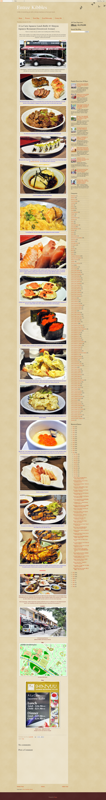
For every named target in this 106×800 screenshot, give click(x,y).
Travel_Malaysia (74, 323)
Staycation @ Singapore (76, 257)
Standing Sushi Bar (34, 161)
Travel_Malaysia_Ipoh (75, 332)
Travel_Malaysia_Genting (76, 330)
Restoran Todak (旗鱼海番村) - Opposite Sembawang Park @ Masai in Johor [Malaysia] (82, 118)
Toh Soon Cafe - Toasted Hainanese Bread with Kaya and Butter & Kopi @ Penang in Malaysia (82, 181)
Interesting (73, 226)
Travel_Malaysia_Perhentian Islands (78, 352)
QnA (72, 246)
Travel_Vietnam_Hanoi (75, 407)
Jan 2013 (76, 476)
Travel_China (74, 268)
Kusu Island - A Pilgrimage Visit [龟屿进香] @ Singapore (81, 566)
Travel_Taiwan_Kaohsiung (76, 374)
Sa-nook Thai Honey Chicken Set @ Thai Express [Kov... (80, 534)
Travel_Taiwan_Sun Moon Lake (77, 380)
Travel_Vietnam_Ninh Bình (76, 414)
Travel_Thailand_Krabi (75, 394)
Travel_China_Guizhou (75, 277)
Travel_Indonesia (74, 301)
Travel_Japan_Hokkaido (76, 314)
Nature (72, 234)
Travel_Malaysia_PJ (75, 354)
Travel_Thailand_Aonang (76, 391)
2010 (74, 576)
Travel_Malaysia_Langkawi (76, 343)
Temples (73, 261)
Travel (72, 265)
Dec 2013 (76, 454)
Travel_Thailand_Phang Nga (77, 396)
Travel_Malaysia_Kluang (76, 340)
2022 (74, 434)
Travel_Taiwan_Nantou (75, 378)
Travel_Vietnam (74, 400)
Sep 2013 (76, 460)
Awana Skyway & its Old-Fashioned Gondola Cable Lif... (80, 494)
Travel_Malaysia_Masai (76, 347)
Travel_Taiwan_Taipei (75, 385)
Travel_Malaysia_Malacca (76, 345)
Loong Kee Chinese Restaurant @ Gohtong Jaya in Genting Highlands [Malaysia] (83, 159)
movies (72, 232)
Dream (72, 204)
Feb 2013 (76, 474)
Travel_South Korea (75, 361)
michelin (72, 230)
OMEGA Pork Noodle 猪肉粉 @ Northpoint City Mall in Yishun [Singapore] (83, 95)
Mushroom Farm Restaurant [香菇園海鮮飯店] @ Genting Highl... (80, 506)
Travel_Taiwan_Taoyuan (76, 387)
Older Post (65, 786)
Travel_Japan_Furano (75, 312)
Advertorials (73, 195)
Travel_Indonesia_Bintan (76, 308)
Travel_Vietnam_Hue (75, 412)
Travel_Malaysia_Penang (76, 350)
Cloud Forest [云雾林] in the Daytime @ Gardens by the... (81, 497)
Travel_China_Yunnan (75, 294)
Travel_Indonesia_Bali (75, 303)
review (72, 252)
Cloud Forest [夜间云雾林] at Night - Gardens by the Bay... (80, 487)
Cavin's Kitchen (74, 201)
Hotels (72, 223)
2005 (74, 586)
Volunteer (73, 420)
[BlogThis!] (39, 737)
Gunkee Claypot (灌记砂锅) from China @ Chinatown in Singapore (82, 85)
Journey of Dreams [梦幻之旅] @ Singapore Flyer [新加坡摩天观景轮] (80, 550)
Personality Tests (74, 243)
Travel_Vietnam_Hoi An (76, 411)
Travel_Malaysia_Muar (75, 349)
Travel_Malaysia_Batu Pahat (77, 327)
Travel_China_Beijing (75, 270)
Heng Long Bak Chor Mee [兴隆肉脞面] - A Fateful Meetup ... (80, 553)
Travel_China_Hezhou (75, 281)
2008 (74, 580)
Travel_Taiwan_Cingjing (76, 370)
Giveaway (73, 219)
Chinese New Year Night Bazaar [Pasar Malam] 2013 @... (80, 478)
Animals (72, 197)
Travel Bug (36, 18)
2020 (74, 438)
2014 (74, 450)
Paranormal (73, 239)
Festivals (73, 208)
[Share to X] (40, 737)
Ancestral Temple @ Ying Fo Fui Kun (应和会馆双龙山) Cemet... (81, 557)
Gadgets (73, 214)
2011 (74, 574)
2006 (74, 584)
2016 (74, 446)
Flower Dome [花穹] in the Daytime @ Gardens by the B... (80, 512)
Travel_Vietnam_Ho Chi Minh (77, 409)
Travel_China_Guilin (75, 276)
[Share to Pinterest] (43, 737)
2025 (74, 428)
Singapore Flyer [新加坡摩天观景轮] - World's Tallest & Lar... (81, 537)
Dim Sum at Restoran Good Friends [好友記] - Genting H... (80, 491)
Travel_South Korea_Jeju (76, 363)
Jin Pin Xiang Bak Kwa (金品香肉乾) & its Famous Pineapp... (80, 500)
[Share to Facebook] (42, 737)
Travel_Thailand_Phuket (76, 398)
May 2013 (76, 468)
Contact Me (58, 18)
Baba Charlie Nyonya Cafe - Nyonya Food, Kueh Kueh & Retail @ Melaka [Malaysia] (83, 148)
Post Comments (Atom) (28, 789)
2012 (74, 572)
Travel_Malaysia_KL (75, 336)
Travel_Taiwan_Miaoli (75, 376)
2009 (74, 578)
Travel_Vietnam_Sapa (75, 416)
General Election (74, 217)
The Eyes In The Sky (75, 263)
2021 (74, 436)
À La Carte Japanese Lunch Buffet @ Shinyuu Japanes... (81, 543)
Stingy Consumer (74, 259)
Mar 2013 (76, 472)
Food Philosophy (47, 18)
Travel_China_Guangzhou (76, 274)
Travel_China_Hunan (75, 285)
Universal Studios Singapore (77, 418)
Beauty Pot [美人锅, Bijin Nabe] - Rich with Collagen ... (80, 521)
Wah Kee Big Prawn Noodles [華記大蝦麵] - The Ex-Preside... (81, 569)
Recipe (72, 250)
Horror (72, 221)
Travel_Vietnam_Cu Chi (76, 401)
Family (72, 206)
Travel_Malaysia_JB (75, 334)
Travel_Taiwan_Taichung (76, 381)
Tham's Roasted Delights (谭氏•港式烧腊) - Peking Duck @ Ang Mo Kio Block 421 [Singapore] (83, 106)
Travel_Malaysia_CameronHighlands (78, 329)
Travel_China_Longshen (76, 287)
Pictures (27, 18)
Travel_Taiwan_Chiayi (75, 369)
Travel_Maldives (74, 360)
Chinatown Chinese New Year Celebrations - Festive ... (79, 518)
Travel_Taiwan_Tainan (75, 383)
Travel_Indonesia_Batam (76, 307)
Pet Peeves (73, 245)
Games (72, 215)
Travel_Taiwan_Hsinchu (76, 372)
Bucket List (73, 199)
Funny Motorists (74, 212)
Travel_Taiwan (74, 367)
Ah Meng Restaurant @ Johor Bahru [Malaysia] (82, 128)
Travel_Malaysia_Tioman (76, 358)
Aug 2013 (76, 462)
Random (72, 248)
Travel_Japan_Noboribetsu (76, 318)
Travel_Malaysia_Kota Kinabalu (77, 341)
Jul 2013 (75, 464)
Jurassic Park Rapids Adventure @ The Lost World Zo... (80, 509)
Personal (73, 241)
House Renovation (75, 225)
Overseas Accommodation (76, 237)
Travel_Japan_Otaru (75, 319)
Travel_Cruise (74, 298)
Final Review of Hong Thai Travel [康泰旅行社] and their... (81, 546)
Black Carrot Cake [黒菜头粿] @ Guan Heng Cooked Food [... (80, 528)
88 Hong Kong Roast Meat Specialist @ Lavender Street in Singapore (82, 170)
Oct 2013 (76, 458)
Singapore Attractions (75, 256)
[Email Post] (35, 736)
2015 (74, 448)
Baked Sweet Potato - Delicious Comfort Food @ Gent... (80, 515)
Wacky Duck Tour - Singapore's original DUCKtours (79, 563)
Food (23, 738)
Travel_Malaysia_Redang (76, 356)
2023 (74, 432)
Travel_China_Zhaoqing (76, 296)
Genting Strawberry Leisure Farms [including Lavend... (80, 481)
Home (20, 18)
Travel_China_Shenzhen (76, 288)
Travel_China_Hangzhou (76, 279)
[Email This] (38, 737)
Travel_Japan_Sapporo (76, 321)
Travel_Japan (74, 310)
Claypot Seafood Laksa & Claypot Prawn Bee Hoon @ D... (80, 560)
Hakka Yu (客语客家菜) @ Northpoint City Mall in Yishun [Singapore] (82, 138)
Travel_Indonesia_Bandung (76, 305)
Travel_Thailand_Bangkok (76, 392)
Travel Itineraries (74, 267)
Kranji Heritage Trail (75, 228)
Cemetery (73, 203)
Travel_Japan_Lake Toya (76, 316)
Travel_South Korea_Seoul (76, 365)
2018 (74, 442)
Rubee (72, 254)
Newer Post (20, 786)
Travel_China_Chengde (76, 272)
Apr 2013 (76, 470)
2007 (74, 582)
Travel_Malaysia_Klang (76, 338)
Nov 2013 (76, 456)
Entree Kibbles (32, 7)
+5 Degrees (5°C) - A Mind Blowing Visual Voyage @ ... (80, 503)
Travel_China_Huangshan (76, 283)
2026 (74, 426)
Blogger (55, 797)
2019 (74, 440)
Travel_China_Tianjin (75, 290)
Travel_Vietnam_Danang (76, 403)
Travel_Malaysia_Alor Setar (77, 325)
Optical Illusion (74, 236)
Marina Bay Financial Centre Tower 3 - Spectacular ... (81, 525)
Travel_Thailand (74, 389)
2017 (74, 444)
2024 (74, 430)
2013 (74, 452)
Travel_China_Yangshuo (76, 292)
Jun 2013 (76, 466)
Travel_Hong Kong (75, 299)
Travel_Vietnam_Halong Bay (77, 405)
